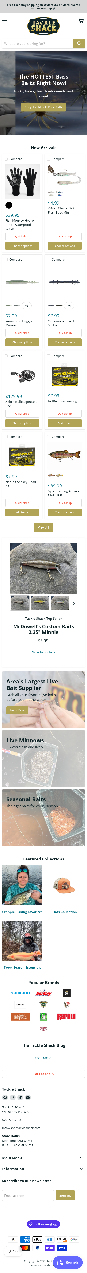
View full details (43, 652)
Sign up (65, 1195)
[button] (19, 603)
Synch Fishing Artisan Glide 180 (63, 493)
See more (42, 1058)
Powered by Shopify (43, 1265)
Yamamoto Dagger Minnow (19, 323)
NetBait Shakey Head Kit (20, 484)
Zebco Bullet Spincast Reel (21, 403)
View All (43, 527)
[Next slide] (74, 603)
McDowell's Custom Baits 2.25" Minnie (43, 629)
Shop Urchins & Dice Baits (44, 107)
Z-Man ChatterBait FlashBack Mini (61, 210)
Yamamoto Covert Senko (61, 323)
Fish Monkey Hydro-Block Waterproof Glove (20, 224)
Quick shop (22, 236)
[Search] (79, 43)
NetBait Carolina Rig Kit (65, 401)
